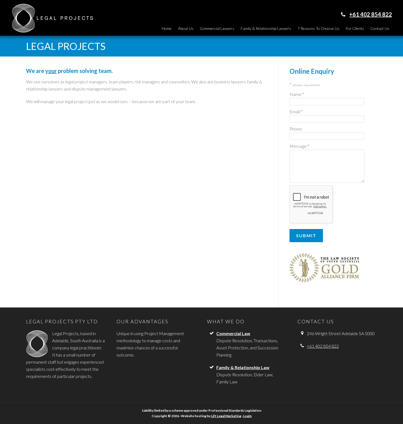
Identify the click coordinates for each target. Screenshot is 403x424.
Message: (300, 146)
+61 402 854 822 (370, 14)
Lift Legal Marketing (226, 416)
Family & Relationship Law (242, 367)
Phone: (296, 128)
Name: (297, 94)
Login (247, 416)
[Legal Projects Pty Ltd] (52, 29)
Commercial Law (233, 333)
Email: (296, 111)
